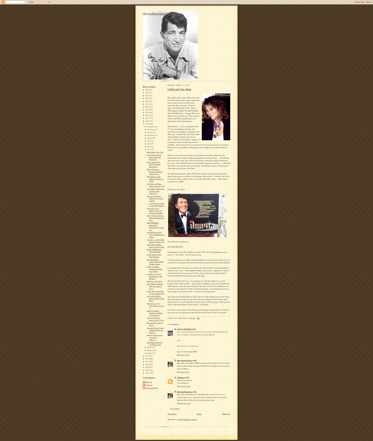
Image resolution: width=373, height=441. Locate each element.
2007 (147, 373)
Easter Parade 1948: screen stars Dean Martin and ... (154, 164)
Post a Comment (175, 409)
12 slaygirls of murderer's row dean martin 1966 (155, 292)
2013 (147, 356)
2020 (147, 107)
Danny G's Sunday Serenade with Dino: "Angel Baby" (155, 269)
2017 (147, 115)
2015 (147, 121)
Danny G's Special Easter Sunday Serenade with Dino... (155, 217)
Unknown (149, 385)
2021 (147, 104)
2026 (147, 90)
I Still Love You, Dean (154, 281)
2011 (147, 361)
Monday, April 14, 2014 (184, 386)
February (150, 350)
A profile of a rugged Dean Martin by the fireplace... (154, 276)
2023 (147, 98)
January (150, 353)
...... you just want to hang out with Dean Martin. (155, 204)
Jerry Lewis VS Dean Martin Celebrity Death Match (155, 298)
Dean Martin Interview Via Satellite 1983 (154, 343)
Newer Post (172, 414)
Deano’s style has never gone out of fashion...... (155, 337)
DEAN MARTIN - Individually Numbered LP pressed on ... (155, 226)
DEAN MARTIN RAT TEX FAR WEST (154, 250)
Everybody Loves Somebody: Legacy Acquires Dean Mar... (155, 210)
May (149, 146)
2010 (147, 364)
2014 (147, 124)
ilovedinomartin (156, 13)
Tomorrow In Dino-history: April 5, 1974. (155, 319)
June (149, 144)
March (149, 347)
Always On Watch (184, 329)
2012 (147, 359)
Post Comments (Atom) (187, 419)
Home (199, 414)
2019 (147, 110)
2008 (147, 370)
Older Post (226, 414)
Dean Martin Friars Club (155, 152)
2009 (147, 367)
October (150, 132)
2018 (147, 112)
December (150, 127)
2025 (147, 93)
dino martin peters (152, 388)
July (148, 141)
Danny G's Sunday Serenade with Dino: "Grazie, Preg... (155, 171)
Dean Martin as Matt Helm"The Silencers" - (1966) (155, 179)
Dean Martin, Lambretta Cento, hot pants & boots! (155, 286)
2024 (147, 95)
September (151, 135)
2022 (147, 101)
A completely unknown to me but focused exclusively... (155, 191)
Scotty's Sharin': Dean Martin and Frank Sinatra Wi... (154, 157)
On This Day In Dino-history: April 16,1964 (155, 245)
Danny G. (149, 382)
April (149, 149)
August (149, 138)
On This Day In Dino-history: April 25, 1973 (156, 185)
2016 (147, 118)
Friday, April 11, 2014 (183, 355)
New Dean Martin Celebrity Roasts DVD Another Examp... (155, 261)
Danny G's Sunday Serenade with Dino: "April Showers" (155, 313)
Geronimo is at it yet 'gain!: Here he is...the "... (155, 305)
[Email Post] (198, 318)
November (151, 129)
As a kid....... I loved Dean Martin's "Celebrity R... (156, 241)
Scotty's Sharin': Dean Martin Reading (154, 255)
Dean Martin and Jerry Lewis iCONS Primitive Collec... (156, 234)
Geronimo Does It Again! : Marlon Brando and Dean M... (155, 330)
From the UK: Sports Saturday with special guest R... (155, 198)
